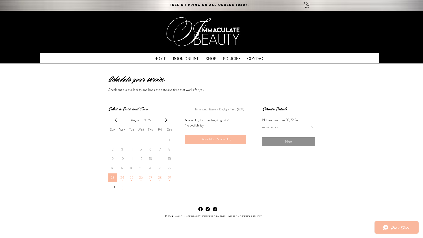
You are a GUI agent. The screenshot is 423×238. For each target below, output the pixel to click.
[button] (307, 5)
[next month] (166, 120)
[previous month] (116, 120)
